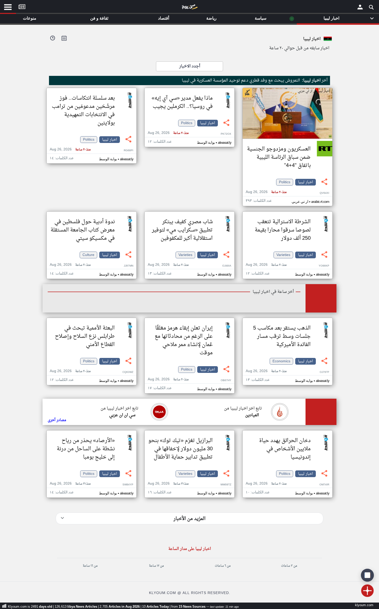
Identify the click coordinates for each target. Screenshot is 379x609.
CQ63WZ (127, 372)
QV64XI (324, 193)
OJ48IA (226, 265)
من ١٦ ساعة (90, 566)
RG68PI (128, 150)
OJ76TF (324, 372)
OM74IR (324, 484)
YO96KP (324, 265)
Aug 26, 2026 (266, 192)
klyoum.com (364, 605)
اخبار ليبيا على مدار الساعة (189, 549)
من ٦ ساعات (222, 566)
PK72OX (226, 134)
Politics (284, 182)
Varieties (283, 255)
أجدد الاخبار (189, 66)
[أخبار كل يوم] (189, 8)
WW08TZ (225, 484)
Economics (281, 361)
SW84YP (127, 484)
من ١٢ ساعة (156, 566)
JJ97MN (128, 265)
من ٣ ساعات (289, 566)
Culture (88, 255)
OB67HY (226, 380)
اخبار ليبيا (305, 182)
